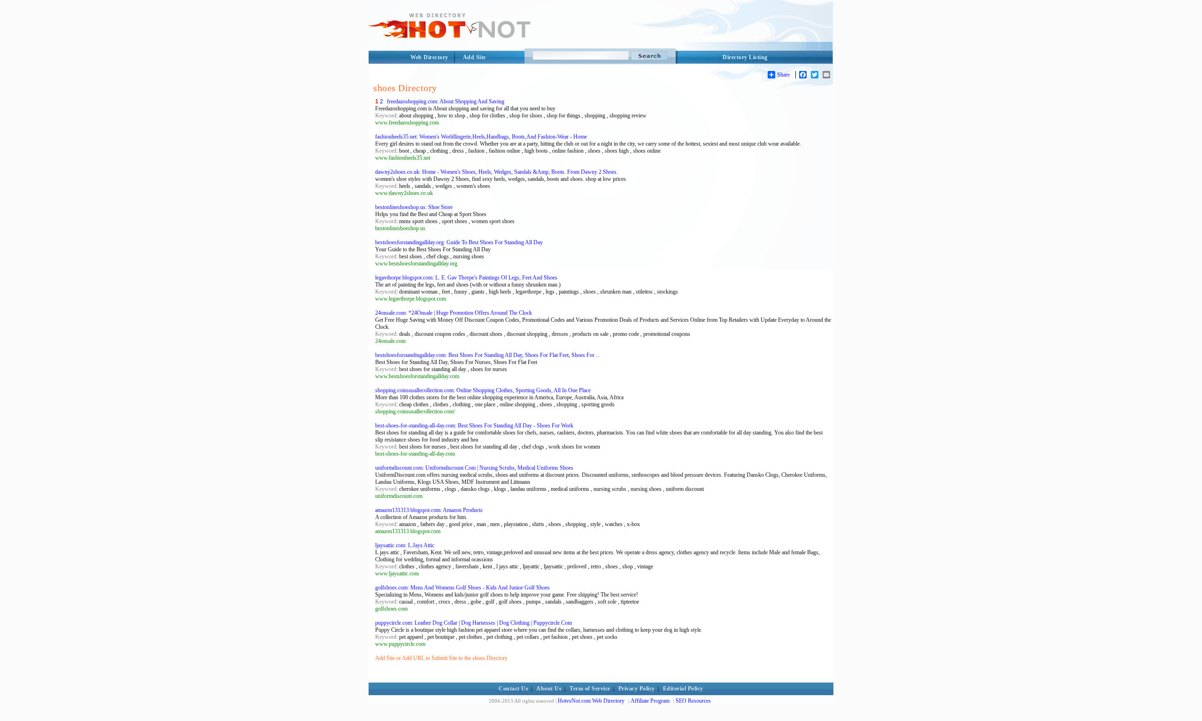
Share (783, 74)
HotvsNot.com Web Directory (591, 701)
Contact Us (513, 688)
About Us (549, 688)
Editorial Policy (683, 688)
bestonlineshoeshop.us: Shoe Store (414, 207)
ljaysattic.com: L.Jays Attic (404, 545)
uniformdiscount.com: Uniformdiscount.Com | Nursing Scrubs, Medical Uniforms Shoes (474, 468)
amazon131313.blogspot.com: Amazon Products (429, 510)
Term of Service (590, 688)
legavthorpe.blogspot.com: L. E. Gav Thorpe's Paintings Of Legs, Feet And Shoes (466, 277)
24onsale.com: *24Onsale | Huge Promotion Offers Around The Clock (453, 313)
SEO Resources (693, 701)
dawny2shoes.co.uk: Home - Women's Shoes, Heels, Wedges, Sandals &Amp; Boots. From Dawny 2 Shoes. (496, 172)
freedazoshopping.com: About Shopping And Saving (445, 101)
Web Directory (429, 57)
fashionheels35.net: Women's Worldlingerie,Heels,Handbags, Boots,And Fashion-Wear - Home (481, 136)
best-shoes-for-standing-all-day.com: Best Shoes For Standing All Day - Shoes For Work (474, 425)
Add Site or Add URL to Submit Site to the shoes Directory (441, 658)
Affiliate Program (650, 701)
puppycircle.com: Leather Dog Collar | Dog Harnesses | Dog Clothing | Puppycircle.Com (473, 623)
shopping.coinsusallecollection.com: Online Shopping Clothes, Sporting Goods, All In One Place (483, 390)
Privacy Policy (636, 688)
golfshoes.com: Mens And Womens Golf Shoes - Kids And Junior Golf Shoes (462, 587)
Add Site (474, 57)
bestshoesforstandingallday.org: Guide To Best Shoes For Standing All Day (459, 242)
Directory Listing (745, 57)
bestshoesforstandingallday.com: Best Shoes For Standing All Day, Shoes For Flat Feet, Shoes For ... (487, 355)
